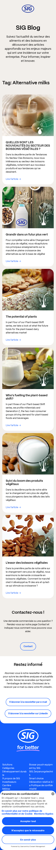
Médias (6, 788)
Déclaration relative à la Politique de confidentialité (41, 785)
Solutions (7, 764)
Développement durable (14, 773)
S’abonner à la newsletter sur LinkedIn (28, 713)
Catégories (8, 768)
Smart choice (36, 778)
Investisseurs (9, 781)
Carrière (6, 785)
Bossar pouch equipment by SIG (41, 766)
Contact (28, 646)
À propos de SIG (11, 778)
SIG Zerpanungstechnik (41, 773)
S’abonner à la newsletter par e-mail (28, 701)
